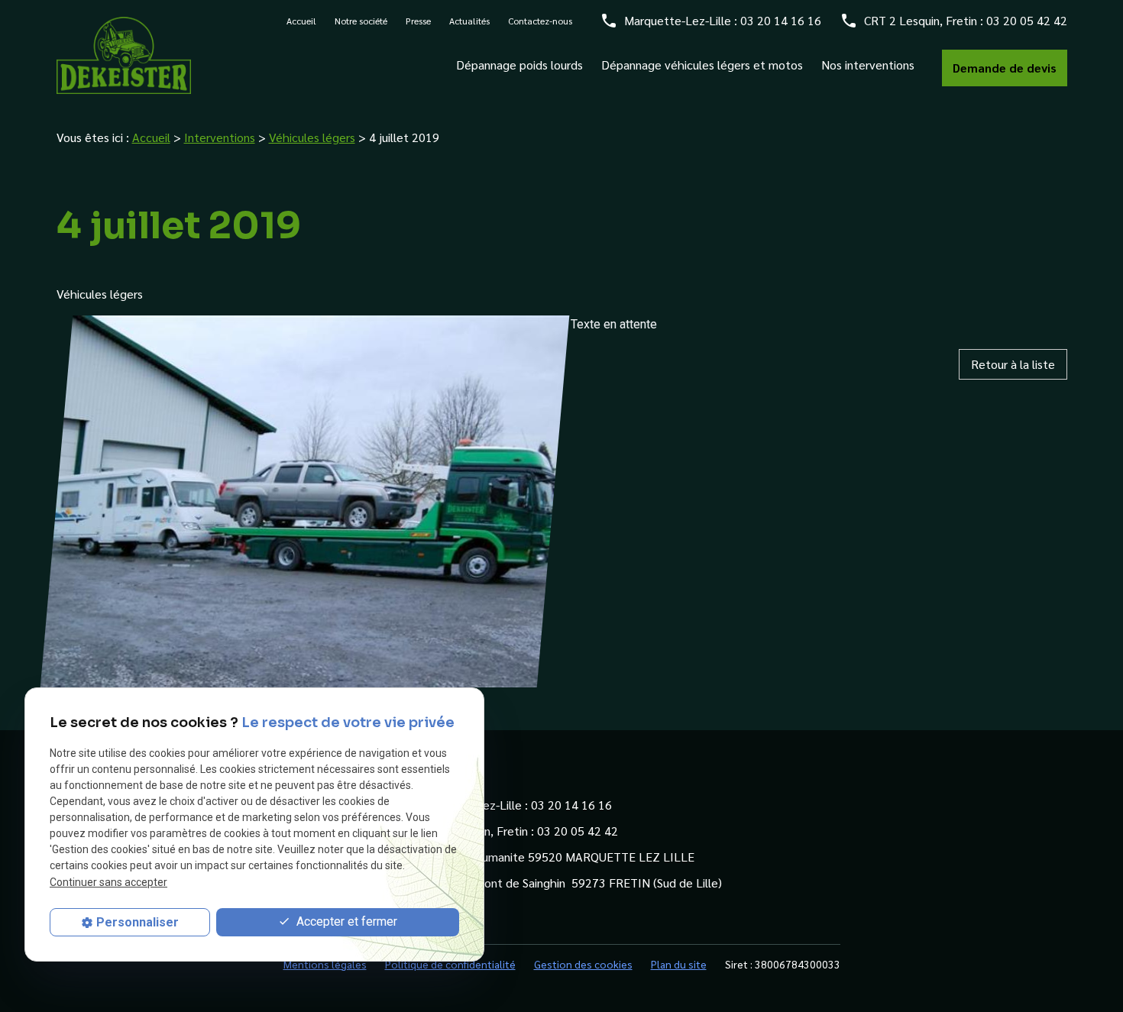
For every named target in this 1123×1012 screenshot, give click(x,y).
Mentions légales (325, 964)
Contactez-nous (540, 21)
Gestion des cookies (583, 964)
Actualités (469, 21)
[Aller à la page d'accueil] (124, 55)
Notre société (361, 21)
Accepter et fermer (345, 921)
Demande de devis (1005, 68)
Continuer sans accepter (108, 881)
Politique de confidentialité (450, 964)
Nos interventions (867, 65)
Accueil (301, 21)
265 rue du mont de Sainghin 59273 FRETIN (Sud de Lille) (568, 883)
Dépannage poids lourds (519, 65)
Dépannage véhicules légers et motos (702, 65)
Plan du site (679, 964)
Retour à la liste (1013, 364)
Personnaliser (137, 922)
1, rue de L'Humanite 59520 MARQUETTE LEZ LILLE (554, 857)
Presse (418, 21)
